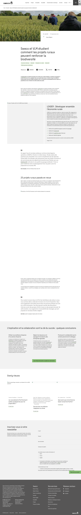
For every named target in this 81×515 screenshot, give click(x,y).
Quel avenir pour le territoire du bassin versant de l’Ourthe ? (66, 400)
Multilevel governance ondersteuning (26, 65)
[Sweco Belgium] (8, 2)
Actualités (37, 2)
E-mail (39, 430)
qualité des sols (57, 133)
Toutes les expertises (52, 508)
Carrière (60, 2)
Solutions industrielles (52, 493)
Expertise (27, 2)
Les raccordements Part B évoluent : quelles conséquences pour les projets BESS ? (18, 401)
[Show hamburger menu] (75, 2)
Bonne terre (50, 502)
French (41, 455)
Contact (65, 2)
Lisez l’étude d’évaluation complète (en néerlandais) (44, 360)
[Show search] (79, 4)
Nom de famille (41, 441)
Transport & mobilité (52, 495)
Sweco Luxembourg (37, 493)
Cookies (16, 512)
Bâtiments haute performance (54, 488)
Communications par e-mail (43, 466)
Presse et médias (36, 504)
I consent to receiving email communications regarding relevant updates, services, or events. (56, 468)
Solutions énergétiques (52, 504)
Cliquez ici (59, 462)
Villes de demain (51, 497)
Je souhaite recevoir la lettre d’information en (46, 452)
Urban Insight (35, 497)
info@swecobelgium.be (7, 505)
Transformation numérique (52, 2)
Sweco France (36, 491)
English (41, 457)
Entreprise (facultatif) (42, 446)
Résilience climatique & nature (54, 499)
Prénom (39, 436)
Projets (32, 2)
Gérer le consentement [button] (22, 512)
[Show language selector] (79, 1)
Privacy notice (12, 512)
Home (4, 7)
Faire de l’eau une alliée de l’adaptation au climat (40, 407)
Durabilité (43, 2)
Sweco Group (35, 488)
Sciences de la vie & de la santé (54, 491)
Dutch (41, 453)
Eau (49, 506)
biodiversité (24, 76)
